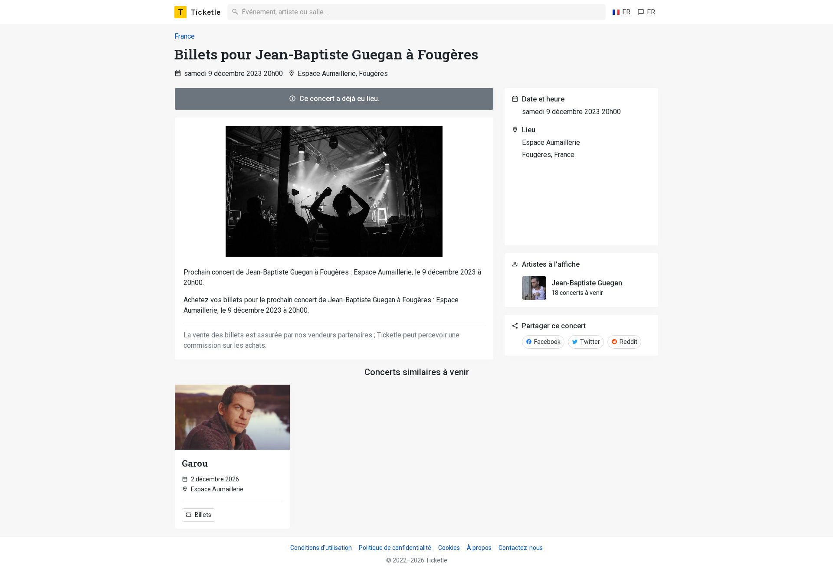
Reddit (627, 341)
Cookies (449, 547)
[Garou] (232, 417)
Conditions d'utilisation (321, 547)
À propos (479, 547)
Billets (202, 514)
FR (626, 12)
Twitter (589, 341)
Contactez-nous (520, 547)
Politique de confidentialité (395, 547)
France (184, 36)
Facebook (547, 341)
